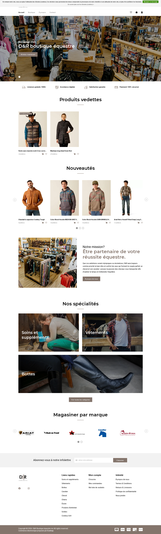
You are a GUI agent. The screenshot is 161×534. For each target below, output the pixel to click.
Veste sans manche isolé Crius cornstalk (33, 151)
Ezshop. (50, 531)
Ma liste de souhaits (96, 487)
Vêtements (66, 483)
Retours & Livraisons (124, 487)
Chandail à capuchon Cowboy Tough (31, 219)
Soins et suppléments (70, 479)
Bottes (64, 487)
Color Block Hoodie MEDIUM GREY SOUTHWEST (67, 219)
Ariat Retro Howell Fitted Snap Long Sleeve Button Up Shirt (135, 219)
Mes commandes (95, 483)
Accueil (21, 12)
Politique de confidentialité (126, 491)
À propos (42, 12)
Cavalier (65, 491)
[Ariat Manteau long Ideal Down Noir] (64, 129)
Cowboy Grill (66, 516)
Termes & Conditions (124, 483)
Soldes (64, 512)
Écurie (64, 504)
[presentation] (14, 199)
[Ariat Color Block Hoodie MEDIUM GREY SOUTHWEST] (64, 198)
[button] (19, 77)
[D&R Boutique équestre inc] (23, 7)
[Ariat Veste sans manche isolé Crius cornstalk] (32, 129)
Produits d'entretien (69, 508)
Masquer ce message (150, 2)
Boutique (31, 12)
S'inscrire (92, 479)
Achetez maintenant (28, 54)
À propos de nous (91, 279)
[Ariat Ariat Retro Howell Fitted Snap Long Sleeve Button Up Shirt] (128, 198)
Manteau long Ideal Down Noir (61, 151)
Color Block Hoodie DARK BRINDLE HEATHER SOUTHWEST (103, 219)
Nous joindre (120, 496)
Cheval (64, 496)
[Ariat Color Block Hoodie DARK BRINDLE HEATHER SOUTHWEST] (96, 198)
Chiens (64, 500)
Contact (53, 12)
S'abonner (120, 460)
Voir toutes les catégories (80, 400)
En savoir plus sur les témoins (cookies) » (81, 4)
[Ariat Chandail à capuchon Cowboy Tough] (32, 198)
